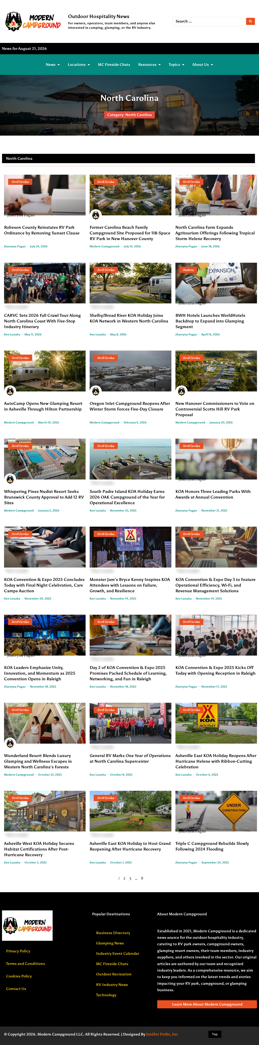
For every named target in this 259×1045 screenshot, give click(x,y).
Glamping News (110, 943)
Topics (174, 64)
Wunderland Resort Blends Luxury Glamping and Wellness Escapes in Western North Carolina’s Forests (38, 761)
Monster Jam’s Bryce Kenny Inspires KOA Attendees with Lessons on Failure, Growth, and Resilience (130, 585)
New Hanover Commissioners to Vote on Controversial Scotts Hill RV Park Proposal (214, 409)
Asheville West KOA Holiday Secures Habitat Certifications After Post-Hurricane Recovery (39, 849)
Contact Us (16, 989)
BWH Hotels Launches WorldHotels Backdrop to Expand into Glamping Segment (210, 321)
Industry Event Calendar (117, 953)
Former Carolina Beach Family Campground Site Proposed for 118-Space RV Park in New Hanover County (130, 233)
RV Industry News (112, 984)
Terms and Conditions (25, 963)
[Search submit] (250, 21)
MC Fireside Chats (114, 64)
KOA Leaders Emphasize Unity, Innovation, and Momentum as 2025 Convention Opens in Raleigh (39, 673)
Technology (106, 995)
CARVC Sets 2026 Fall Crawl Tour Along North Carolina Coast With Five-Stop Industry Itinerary (42, 321)
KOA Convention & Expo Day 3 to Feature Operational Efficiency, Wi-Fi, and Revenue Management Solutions (215, 585)
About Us (200, 64)
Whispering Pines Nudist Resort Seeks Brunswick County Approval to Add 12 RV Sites (44, 497)
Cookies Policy (19, 976)
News (50, 64)
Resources (147, 64)
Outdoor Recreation (114, 974)
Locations (77, 64)
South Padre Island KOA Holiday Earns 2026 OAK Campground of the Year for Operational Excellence (127, 497)
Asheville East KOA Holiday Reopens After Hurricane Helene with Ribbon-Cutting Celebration (215, 761)
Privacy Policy (18, 951)
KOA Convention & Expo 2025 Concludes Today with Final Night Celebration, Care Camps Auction (44, 585)
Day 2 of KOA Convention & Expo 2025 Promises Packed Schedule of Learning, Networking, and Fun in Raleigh (128, 673)
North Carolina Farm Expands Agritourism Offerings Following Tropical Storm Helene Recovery (215, 233)
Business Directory (113, 933)
